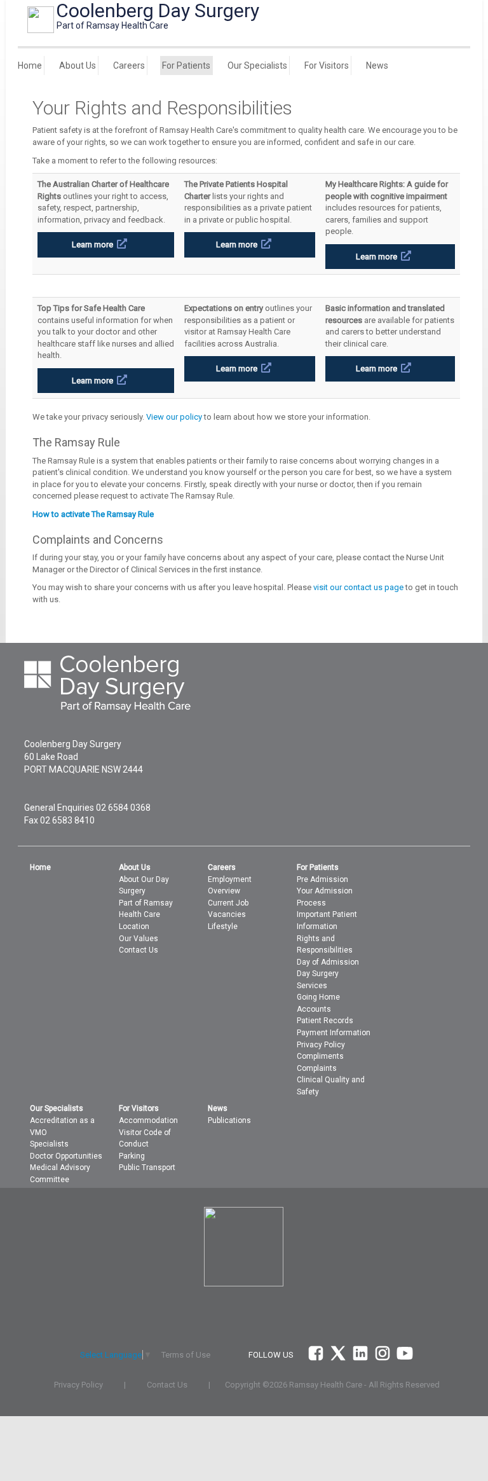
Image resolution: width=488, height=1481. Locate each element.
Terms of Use (185, 1355)
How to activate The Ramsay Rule (93, 514)
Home (30, 65)
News (377, 65)
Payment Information (333, 1032)
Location (134, 926)
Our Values (138, 938)
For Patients (186, 65)
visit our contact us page (358, 587)
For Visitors (326, 65)
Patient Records (325, 1020)
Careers (129, 65)
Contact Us (138, 950)
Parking (132, 1156)
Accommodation (148, 1120)
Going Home (318, 997)
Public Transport (147, 1167)
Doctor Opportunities (66, 1156)
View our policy (174, 417)
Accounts (314, 1009)
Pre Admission (322, 879)
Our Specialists (257, 65)
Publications (229, 1120)
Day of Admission (328, 962)
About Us (77, 65)
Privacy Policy (321, 1044)
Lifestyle (223, 926)
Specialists (49, 1144)
